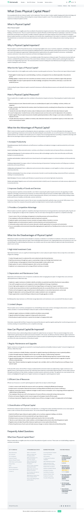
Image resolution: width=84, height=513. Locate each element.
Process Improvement (13, 469)
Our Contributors (12, 456)
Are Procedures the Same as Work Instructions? (33, 473)
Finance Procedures (47, 454)
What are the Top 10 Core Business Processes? (32, 469)
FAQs (10, 465)
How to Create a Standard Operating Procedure (32, 466)
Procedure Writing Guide (48, 477)
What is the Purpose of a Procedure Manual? (32, 458)
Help (69, 5)
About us (65, 5)
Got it (59, 511)
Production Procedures (48, 476)
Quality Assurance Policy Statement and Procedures (49, 464)
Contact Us (11, 471)
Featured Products (13, 458)
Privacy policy (15, 505)
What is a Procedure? (31, 452)
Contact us (60, 5)
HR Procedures (46, 456)
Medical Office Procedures (49, 466)
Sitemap (10, 505)
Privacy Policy (12, 463)
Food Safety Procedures (48, 472)
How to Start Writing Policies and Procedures (33, 479)
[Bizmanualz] (13, 2)
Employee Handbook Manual (49, 468)
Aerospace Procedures (48, 470)
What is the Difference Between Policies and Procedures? (32, 462)
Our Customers (12, 454)
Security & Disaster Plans (48, 474)
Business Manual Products (14, 460)
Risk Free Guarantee (13, 467)
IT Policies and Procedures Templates (49, 459)
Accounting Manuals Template (49, 452)
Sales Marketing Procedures (49, 461)
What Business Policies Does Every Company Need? (33, 476)
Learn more (53, 511)
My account (73, 5)
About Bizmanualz (13, 452)
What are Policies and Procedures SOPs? (31, 455)
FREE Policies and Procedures (15, 462)
